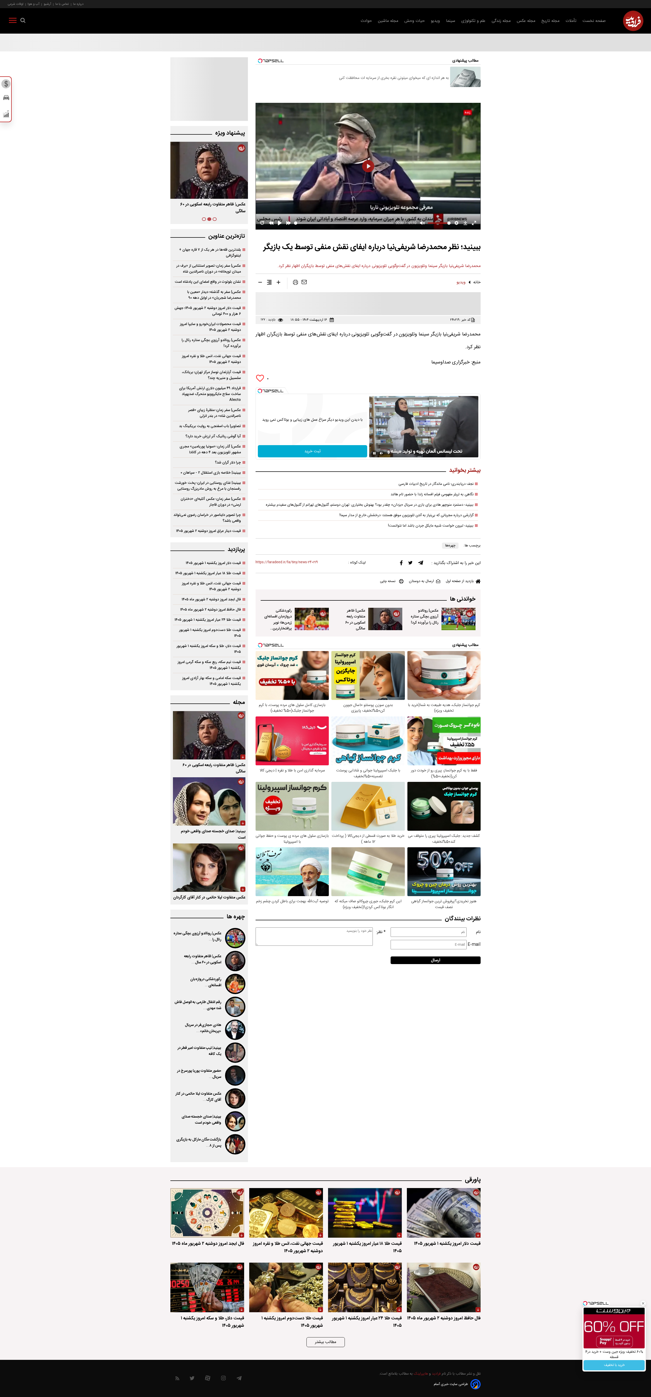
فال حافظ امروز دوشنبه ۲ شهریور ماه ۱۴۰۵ (210, 610)
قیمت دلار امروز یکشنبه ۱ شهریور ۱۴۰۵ (213, 563)
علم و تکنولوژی (473, 21)
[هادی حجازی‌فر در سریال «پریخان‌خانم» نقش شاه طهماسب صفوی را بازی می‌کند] (235, 1030)
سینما (450, 21)
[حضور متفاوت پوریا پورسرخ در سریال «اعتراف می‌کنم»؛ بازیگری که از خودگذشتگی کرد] (235, 1075)
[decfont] (260, 283)
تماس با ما (62, 4)
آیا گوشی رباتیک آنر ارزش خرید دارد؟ (213, 436)
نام (478, 932)
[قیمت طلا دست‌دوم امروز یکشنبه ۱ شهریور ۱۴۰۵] (286, 1287)
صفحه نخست (594, 21)
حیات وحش (414, 21)
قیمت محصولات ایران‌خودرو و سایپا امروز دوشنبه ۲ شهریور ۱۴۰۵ (210, 327)
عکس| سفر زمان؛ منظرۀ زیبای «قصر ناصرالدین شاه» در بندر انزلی (214, 413)
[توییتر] (410, 564)
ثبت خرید (312, 451)
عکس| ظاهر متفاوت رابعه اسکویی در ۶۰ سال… (202, 959)
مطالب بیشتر (325, 1342)
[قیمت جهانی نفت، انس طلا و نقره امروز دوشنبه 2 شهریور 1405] (286, 1213)
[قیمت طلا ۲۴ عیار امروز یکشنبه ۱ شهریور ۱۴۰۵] (365, 1287)
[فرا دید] (633, 21)
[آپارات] (208, 1379)
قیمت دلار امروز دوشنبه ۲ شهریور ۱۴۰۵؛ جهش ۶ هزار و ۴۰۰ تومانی (207, 311)
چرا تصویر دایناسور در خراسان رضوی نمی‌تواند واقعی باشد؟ (207, 518)
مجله (239, 702)
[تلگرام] (420, 564)
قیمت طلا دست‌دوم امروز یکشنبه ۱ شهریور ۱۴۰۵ (210, 633)
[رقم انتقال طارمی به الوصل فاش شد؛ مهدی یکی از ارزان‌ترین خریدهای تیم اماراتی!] (235, 1007)
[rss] (177, 1379)
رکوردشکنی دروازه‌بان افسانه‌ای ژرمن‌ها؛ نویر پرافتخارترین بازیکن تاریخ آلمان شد (278, 625)
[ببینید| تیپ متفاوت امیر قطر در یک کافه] (235, 1052)
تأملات (571, 21)
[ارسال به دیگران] (304, 283)
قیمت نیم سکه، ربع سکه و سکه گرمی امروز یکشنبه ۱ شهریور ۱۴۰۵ (209, 665)
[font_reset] (269, 283)
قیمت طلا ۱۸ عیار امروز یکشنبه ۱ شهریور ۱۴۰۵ (208, 573)
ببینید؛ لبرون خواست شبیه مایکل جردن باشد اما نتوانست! (431, 526)
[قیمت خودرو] (6, 99)
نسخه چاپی (387, 581)
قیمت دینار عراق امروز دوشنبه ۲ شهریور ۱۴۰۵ (208, 531)
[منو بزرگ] (13, 21)
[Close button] (643, 1303)
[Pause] (374, 453)
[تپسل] (259, 390)
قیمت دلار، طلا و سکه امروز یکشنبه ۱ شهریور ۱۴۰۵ (208, 649)
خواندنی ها (463, 599)
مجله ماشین (388, 21)
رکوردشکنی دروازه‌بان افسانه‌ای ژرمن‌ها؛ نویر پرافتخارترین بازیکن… (210, 208)
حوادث (366, 21)
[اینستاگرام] (223, 1379)
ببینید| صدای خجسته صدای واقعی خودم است (201, 1120)
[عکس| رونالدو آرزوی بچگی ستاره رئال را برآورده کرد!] (458, 619)
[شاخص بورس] (6, 115)
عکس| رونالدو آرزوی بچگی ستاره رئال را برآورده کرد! (424, 616)
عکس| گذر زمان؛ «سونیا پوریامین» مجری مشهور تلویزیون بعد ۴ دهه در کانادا (210, 449)
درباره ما (78, 4)
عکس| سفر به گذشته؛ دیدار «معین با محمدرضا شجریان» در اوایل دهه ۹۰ (214, 295)
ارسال (435, 960)
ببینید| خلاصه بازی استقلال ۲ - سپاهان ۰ (211, 473)
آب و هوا (33, 4)
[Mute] (381, 453)
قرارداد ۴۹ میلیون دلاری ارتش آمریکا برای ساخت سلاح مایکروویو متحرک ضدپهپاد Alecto (210, 394)
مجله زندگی (501, 21)
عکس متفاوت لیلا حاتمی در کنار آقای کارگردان (209, 897)
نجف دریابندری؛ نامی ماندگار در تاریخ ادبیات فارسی (436, 484)
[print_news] (295, 283)
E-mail (474, 944)
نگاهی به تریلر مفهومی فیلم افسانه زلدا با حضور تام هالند (432, 494)
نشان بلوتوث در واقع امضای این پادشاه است (208, 282)
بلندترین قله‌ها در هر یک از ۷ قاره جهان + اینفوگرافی (210, 253)
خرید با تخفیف (614, 1365)
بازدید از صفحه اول (460, 581)
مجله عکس (526, 21)
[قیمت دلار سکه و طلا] (6, 85)
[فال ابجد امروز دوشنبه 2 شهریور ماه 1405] (207, 1213)
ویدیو (435, 21)
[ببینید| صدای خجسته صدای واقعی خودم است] (209, 801)
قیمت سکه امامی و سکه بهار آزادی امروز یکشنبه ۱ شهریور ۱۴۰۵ (211, 681)
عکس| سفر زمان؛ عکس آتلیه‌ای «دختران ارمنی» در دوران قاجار (211, 502)
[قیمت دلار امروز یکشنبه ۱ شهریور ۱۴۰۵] (444, 1213)
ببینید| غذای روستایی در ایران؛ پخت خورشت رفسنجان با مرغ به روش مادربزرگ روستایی (208, 486)
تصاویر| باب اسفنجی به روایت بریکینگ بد (210, 426)
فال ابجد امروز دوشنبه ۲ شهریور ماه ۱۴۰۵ (211, 599)
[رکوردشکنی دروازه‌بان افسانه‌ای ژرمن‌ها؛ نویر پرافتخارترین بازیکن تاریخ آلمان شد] (312, 619)
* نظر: (381, 932)
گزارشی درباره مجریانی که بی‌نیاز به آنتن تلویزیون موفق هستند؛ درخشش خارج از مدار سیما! (406, 515)
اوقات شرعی (15, 4)
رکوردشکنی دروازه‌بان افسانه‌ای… (205, 982)
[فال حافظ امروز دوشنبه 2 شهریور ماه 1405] (444, 1287)
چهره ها (236, 917)
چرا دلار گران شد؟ (228, 462)
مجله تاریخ (550, 21)
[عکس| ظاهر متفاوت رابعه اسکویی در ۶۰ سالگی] (385, 619)
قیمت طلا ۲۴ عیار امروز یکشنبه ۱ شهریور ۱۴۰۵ (207, 620)
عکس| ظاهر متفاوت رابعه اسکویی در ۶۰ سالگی (355, 619)
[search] (22, 21)
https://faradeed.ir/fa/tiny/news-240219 (287, 562)
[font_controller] (278, 283)
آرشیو (47, 4)
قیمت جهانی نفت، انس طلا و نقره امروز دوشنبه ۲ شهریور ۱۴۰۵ (211, 359)
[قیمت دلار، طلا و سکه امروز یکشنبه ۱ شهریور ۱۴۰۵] (207, 1287)
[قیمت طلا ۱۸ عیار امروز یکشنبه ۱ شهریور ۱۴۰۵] (365, 1213)
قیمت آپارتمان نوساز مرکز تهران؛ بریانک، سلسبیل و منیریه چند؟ (211, 375)
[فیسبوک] (401, 564)
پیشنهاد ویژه (230, 133)
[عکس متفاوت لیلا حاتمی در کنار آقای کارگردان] (209, 867)
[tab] (215, 219)
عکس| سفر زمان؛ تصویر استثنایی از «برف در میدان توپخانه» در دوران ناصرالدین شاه (208, 269)
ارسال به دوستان (421, 581)
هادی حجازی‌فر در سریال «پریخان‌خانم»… (203, 1028)
